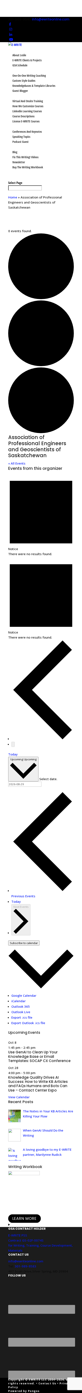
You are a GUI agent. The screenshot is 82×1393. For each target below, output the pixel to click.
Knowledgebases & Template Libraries (33, 86)
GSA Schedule (19, 65)
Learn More (24, 1218)
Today (13, 754)
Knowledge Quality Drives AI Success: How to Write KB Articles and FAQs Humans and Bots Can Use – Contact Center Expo (38, 1084)
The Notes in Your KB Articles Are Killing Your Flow (48, 1113)
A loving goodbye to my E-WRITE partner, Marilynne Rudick (47, 1152)
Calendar (14, 172)
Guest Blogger (20, 91)
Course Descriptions (23, 116)
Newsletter (18, 162)
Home (12, 197)
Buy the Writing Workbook (27, 167)
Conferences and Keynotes (27, 132)
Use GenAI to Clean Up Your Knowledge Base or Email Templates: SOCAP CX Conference (39, 1056)
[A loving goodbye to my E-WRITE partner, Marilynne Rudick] (14, 1154)
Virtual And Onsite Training (27, 101)
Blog (14, 152)
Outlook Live (20, 1012)
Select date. (48, 779)
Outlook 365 (20, 1006)
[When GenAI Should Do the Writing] (14, 1135)
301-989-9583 (25, 1266)
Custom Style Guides (23, 81)
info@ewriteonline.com (25, 1261)
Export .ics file (21, 1017)
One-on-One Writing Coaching (29, 76)
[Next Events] (13, 744)
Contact (13, 177)
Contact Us (47, 1383)
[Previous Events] (42, 739)
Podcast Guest (20, 142)
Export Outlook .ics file (28, 1023)
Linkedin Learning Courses (27, 111)
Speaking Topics (21, 137)
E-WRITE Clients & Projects (27, 60)
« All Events (16, 463)
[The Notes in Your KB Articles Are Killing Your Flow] (14, 1116)
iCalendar (18, 1001)
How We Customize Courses (27, 106)
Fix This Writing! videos (25, 157)
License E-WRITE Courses (26, 121)
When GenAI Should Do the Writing (43, 1132)
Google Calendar (23, 995)
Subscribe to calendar (24, 943)
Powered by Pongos (24, 1391)
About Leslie (19, 55)
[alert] (41, 514)
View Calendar (19, 1097)
